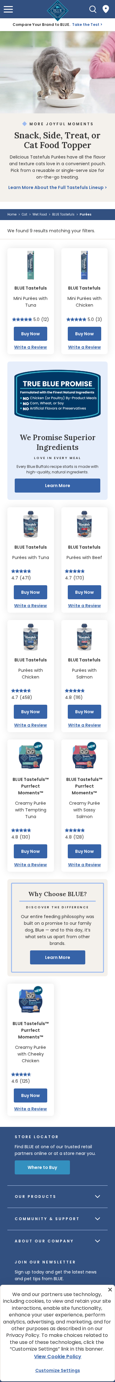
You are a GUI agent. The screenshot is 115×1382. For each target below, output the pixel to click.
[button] (8, 9)
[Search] (92, 9)
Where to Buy (42, 1167)
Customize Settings (57, 1370)
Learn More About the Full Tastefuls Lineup (56, 187)
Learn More (57, 486)
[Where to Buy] (105, 9)
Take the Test (85, 24)
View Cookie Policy (57, 1356)
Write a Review (30, 347)
